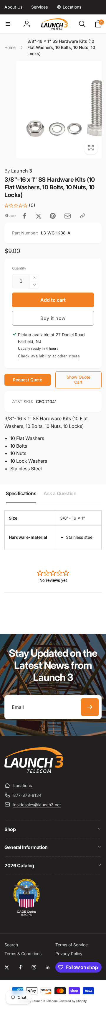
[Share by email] (67, 216)
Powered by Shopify (73, 1001)
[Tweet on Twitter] (39, 216)
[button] (7, 23)
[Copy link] (82, 216)
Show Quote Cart (78, 380)
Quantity (19, 268)
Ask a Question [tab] (60, 493)
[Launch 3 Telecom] (33, 771)
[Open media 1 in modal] (53, 109)
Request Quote (27, 379)
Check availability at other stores (49, 356)
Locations (22, 785)
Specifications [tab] (21, 493)
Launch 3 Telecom (45, 1001)
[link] (13, 7)
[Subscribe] (90, 707)
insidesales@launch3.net (37, 804)
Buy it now (53, 318)
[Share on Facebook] (24, 216)
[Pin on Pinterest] (53, 216)
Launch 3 (18, 171)
